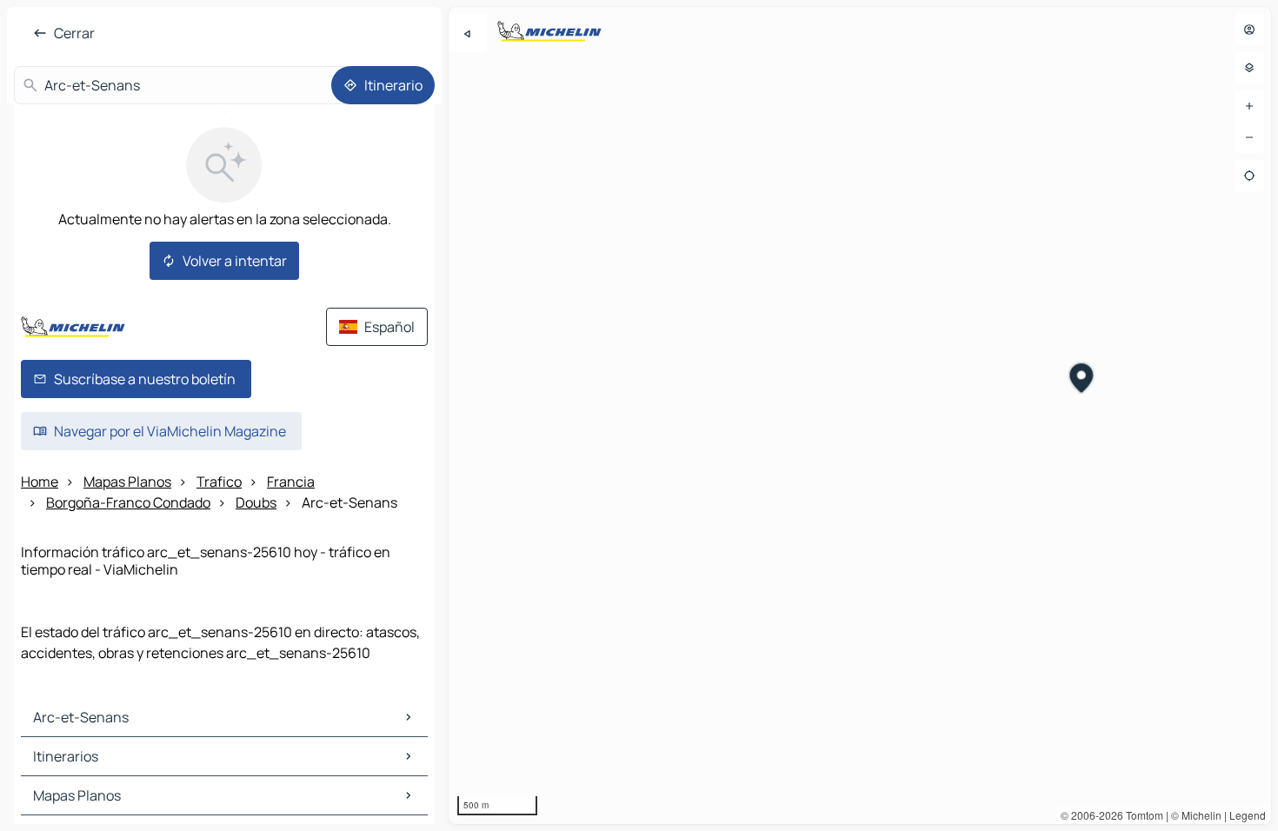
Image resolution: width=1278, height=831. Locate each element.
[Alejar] (1249, 137)
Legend (1247, 815)
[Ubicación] (1249, 175)
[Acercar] (1249, 106)
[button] (1082, 380)
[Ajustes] (1249, 67)
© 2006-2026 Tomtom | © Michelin (1141, 815)
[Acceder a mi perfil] (1249, 29)
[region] (860, 415)
